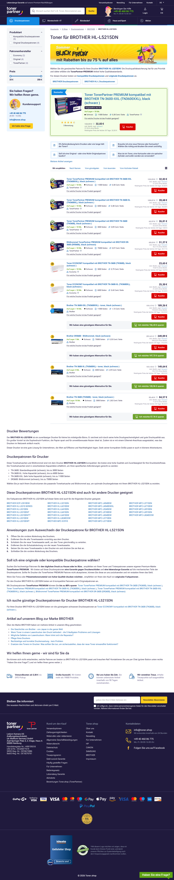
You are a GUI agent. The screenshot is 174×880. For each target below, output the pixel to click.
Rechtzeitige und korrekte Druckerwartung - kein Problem (37, 641)
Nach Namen (75, 168)
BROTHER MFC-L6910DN (140, 509)
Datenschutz (52, 747)
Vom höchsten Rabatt (129, 168)
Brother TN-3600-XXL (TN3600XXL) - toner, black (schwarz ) (94, 305)
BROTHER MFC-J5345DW (99, 509)
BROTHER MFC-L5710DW (99, 521)
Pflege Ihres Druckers (20, 638)
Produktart (16, 32)
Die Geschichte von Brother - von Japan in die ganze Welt (37, 629)
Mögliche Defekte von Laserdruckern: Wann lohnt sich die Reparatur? (42, 635)
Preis (12, 71)
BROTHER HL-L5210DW (17, 518)
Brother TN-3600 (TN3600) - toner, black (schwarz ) (90, 397)
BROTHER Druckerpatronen (65, 81)
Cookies (49, 751)
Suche (91, 11)
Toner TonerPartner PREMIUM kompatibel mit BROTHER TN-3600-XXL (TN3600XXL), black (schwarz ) (118, 99)
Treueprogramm (53, 755)
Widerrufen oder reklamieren (59, 736)
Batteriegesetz (52, 770)
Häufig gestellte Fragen (56, 763)
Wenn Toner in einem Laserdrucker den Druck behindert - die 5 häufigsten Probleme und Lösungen (55, 632)
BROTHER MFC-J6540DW (99, 515)
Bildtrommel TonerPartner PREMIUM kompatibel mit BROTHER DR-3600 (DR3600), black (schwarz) (80, 591)
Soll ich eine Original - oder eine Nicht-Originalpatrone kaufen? (82, 154)
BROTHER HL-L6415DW (58, 515)
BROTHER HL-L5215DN (110, 68)
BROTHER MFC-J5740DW (99, 512)
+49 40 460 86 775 (123, 11)
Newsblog (121, 3)
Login (145, 13)
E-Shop (65, 29)
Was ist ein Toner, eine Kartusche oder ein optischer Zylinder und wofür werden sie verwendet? (140, 154)
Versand (99, 126)
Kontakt (150, 3)
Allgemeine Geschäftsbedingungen (61, 740)
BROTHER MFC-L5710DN (99, 518)
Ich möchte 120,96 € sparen (151, 386)
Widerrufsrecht (53, 743)
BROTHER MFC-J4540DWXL (101, 506)
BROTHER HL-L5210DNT (18, 512)
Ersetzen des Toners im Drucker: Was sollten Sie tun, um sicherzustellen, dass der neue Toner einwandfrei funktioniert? (64, 644)
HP (87, 743)
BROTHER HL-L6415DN (58, 512)
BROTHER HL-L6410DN (58, 509)
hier (129, 708)
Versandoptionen (106, 3)
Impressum (91, 759)
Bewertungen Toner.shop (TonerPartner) (64, 782)
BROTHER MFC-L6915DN (140, 512)
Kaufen (129, 127)
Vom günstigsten (92, 168)
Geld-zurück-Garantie (55, 759)
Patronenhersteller (20, 51)
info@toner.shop (18, 119)
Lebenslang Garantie (55, 774)
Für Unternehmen (135, 3)
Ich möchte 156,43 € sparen (151, 325)
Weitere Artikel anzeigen (61, 161)
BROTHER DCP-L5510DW (18, 503)
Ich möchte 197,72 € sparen (151, 355)
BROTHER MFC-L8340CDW (141, 515)
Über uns (90, 728)
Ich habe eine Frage (21, 126)
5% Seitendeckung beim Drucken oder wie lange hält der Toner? (81, 145)
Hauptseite (54, 29)
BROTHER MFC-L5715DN (140, 503)
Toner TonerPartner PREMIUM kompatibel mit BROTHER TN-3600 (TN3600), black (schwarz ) (120, 585)
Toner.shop (92, 723)
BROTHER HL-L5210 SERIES (19, 506)
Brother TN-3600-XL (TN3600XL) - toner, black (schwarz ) (93, 366)
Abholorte (50, 778)
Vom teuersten (109, 168)
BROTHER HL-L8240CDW (59, 518)
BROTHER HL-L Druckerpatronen (100, 81)
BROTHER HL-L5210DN (17, 509)
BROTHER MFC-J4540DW (99, 503)
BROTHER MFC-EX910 (58, 521)
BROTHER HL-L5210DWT (18, 521)
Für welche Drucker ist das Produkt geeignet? (102, 118)
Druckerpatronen (77, 29)
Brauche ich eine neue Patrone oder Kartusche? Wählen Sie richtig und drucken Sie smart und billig (140, 145)
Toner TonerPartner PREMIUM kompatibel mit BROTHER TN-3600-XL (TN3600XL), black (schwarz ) (52, 588)
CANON (89, 747)
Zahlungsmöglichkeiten (56, 732)
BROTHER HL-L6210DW (58, 506)
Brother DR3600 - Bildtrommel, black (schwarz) (88, 336)
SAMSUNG (91, 751)
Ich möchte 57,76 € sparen (151, 417)
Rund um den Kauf (56, 723)
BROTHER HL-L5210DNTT (18, 515)
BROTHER (91, 29)
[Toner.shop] (15, 11)
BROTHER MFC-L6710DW (140, 506)
